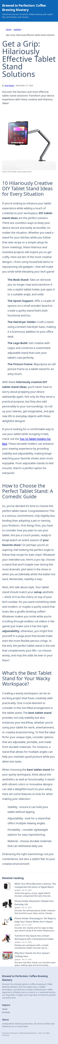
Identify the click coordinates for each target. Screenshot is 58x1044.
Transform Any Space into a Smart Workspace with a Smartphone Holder (34, 937)
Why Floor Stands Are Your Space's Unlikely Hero (32, 955)
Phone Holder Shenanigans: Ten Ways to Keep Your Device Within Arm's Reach (35, 920)
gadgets (17, 29)
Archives (6, 1012)
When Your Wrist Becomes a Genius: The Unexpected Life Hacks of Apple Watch (35, 885)
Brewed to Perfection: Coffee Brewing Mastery (24, 7)
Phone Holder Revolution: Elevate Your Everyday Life (34, 903)
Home (8, 29)
